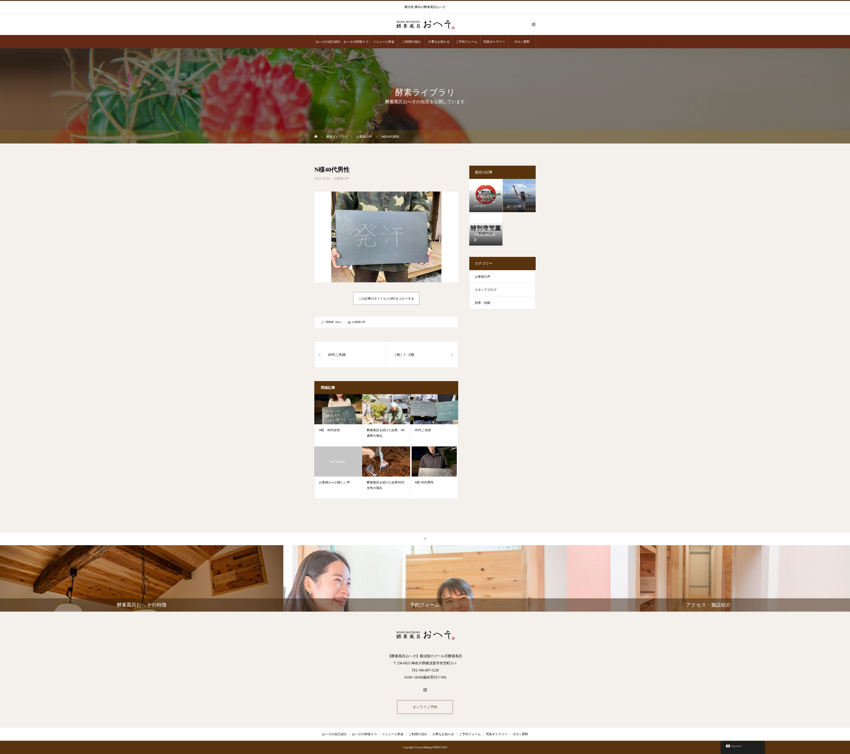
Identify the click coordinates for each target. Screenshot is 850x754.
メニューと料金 (383, 41)
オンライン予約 (425, 707)
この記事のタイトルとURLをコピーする (386, 298)
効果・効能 (482, 302)
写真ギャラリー (494, 41)
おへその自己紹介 (328, 41)
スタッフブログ (485, 289)
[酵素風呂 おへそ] (425, 24)
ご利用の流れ (411, 41)
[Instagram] (533, 24)
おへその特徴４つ (356, 41)
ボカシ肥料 (522, 41)
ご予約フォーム (466, 41)
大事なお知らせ (439, 41)
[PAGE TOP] (425, 538)
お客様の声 (341, 178)
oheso (338, 322)
